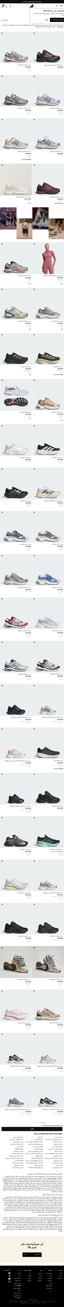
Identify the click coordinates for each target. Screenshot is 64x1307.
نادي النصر (40, 1137)
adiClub (29, 1280)
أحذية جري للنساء (18, 1151)
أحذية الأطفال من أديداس (16, 1139)
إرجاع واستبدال (17, 1278)
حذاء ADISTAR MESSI (25, 412)
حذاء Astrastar (58, 760)
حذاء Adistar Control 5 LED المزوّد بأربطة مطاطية (50, 1066)
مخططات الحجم (17, 1288)
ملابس (60, 1275)
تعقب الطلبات (17, 1280)
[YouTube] (9, 1278)
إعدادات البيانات (32, 1299)
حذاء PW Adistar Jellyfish (23, 197)
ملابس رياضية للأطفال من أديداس (53, 1153)
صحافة (29, 1278)
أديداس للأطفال (19, 1149)
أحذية (61, 1273)
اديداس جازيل (58, 1151)
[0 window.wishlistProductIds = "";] (57, 5)
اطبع (52, 1301)
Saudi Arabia (15, 1301)
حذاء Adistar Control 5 (56, 151)
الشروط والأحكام (45, 1301)
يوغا (51, 1283)
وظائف (29, 1275)
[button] (48, 33)
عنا (30, 1273)
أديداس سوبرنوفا (18, 1165)
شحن (19, 1275)
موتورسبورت (49, 1273)
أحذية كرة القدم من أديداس (35, 1151)
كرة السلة (49, 1278)
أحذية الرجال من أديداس (16, 1144)
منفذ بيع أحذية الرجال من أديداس (34, 1153)
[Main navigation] (61, 5)
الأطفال (40, 1278)
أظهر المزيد (60, 26)
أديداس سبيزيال (58, 1160)
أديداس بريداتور (38, 1165)
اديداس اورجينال (57, 1142)
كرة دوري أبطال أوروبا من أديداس (34, 1160)
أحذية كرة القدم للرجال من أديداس (34, 1142)
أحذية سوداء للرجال (17, 1167)
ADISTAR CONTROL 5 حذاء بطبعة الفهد (53, 65)
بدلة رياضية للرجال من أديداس (54, 1139)
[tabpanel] (32, 581)
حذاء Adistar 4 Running (56, 849)
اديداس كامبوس (58, 1156)
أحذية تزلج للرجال (57, 1167)
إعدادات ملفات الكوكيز (25, 1301)
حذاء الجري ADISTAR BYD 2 (24, 893)
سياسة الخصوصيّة (36, 1301)
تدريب (50, 1290)
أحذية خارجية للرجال (17, 1163)
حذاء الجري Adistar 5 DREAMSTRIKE (53, 501)
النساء (40, 1275)
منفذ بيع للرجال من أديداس (35, 1144)
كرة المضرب (49, 1288)
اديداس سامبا (58, 1137)
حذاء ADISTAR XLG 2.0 (57, 321)
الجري (50, 1275)
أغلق (46, 19)
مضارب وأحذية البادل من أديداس (53, 1158)
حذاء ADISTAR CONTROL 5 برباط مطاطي (21, 717)
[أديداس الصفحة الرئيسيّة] (32, 6)
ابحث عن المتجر (17, 1293)
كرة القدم (50, 1280)
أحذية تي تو (59, 1165)
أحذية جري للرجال (18, 1142)
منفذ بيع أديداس (38, 1139)
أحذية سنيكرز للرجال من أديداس (14, 1158)
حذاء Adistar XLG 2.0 (57, 412)
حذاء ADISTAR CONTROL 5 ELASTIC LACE (52, 717)
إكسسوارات (59, 1278)
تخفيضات (39, 1280)
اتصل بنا (19, 1290)
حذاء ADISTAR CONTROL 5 (24, 65)
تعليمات (19, 1273)
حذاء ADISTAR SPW (58, 366)
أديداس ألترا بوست (18, 1137)
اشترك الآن (37, 1254)
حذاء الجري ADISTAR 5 (57, 457)
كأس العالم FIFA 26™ (37, 1158)
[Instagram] (9, 1276)
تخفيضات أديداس (38, 1149)
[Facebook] (9, 1273)
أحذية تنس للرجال (57, 1163)
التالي (32, 1129)
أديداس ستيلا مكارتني (17, 1153)
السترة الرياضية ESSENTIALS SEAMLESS (53, 275)
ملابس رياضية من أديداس (55, 1149)
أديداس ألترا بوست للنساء (16, 1156)
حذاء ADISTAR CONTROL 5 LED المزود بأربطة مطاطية (18, 761)
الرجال (40, 1273)
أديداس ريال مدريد (38, 1146)
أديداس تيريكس (58, 1144)
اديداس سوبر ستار (57, 1146)
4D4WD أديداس (19, 1160)
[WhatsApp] (9, 1281)
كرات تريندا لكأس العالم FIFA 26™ (34, 1163)
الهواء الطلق (49, 1285)
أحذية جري (20, 1146)
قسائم (19, 1285)
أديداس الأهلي (39, 1156)
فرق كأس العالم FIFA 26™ (35, 1167)
